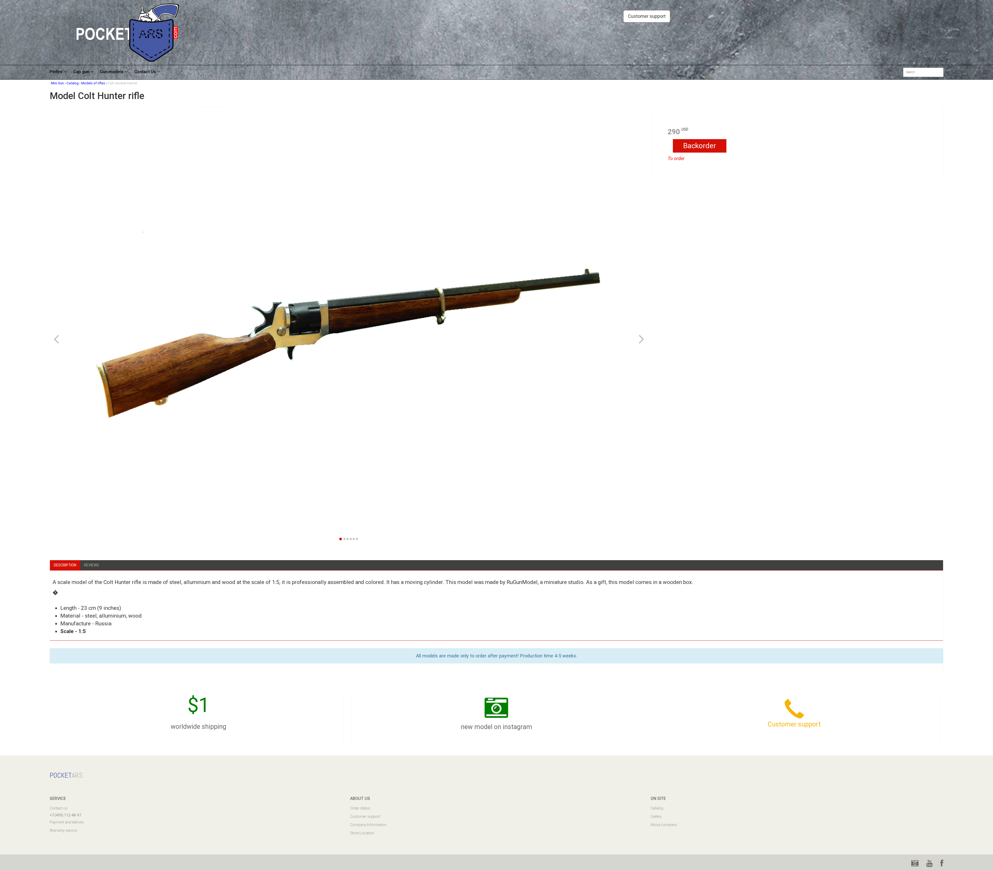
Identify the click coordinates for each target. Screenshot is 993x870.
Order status (360, 808)
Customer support (647, 16)
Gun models (112, 71)
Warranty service (63, 830)
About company (664, 825)
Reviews (91, 565)
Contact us (58, 808)
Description (65, 565)
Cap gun (81, 71)
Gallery (656, 816)
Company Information (368, 825)
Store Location (362, 833)
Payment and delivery (67, 822)
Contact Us (145, 71)
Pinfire (56, 71)
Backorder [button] (699, 145)
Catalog (657, 808)
